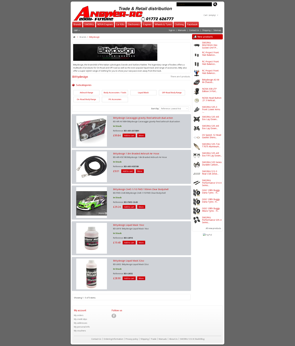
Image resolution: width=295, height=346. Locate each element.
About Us (173, 339)
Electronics (134, 24)
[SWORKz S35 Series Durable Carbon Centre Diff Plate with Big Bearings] (197, 165)
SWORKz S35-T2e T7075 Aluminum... (211, 145)
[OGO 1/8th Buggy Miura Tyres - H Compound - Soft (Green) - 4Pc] (197, 211)
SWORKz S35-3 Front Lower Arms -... (211, 109)
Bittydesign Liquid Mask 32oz (128, 260)
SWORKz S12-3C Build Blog (192, 339)
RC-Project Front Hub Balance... (210, 53)
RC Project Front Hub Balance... (210, 71)
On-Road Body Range (86, 99)
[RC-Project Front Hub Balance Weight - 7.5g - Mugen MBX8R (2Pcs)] (197, 64)
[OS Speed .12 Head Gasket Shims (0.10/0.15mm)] (197, 137)
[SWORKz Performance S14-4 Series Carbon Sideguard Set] (197, 183)
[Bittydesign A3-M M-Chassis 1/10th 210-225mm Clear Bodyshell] (197, 82)
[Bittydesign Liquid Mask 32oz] (91, 273)
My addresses (80, 323)
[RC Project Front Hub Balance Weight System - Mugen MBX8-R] (197, 73)
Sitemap (217, 30)
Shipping (206, 30)
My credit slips (80, 319)
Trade (154, 339)
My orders (78, 315)
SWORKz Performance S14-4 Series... (211, 183)
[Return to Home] (74, 37)
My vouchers (80, 330)
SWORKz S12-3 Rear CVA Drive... (210, 172)
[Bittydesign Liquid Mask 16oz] (91, 238)
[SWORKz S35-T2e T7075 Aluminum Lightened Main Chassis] (197, 146)
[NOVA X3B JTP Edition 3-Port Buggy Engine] (197, 91)
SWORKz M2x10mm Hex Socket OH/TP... (210, 45)
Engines (147, 24)
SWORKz (89, 24)
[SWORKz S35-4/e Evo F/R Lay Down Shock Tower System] (197, 155)
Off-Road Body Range (172, 92)
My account (80, 310)
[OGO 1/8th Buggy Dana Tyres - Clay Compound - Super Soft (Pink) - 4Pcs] (197, 193)
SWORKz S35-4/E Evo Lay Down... (210, 118)
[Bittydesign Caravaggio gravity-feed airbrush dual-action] (91, 130)
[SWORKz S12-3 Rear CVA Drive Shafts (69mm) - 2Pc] (197, 174)
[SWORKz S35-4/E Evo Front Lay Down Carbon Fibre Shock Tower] (197, 128)
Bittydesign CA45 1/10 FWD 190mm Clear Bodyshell (140, 189)
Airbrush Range (86, 92)
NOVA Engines (105, 24)
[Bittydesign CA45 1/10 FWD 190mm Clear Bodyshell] (91, 202)
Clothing (179, 24)
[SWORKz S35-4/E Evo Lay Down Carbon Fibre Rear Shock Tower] (197, 119)
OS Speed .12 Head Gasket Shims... (211, 136)
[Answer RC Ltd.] (123, 14)
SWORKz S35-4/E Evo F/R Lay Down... (212, 154)
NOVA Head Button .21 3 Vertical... (211, 99)
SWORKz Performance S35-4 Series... (211, 220)
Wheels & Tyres (163, 24)
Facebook (192, 24)
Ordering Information (114, 339)
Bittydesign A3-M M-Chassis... (210, 81)
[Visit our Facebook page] (114, 316)
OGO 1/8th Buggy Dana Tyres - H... (211, 191)
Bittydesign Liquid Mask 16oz (128, 224)
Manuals (182, 30)
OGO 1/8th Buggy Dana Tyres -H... (211, 200)
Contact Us (194, 30)
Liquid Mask (143, 92)
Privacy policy (132, 339)
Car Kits (120, 24)
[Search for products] (215, 4)
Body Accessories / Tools (115, 92)
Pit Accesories (115, 99)
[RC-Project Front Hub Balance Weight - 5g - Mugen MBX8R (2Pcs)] (197, 55)
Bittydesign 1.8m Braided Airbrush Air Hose (136, 153)
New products (205, 36)
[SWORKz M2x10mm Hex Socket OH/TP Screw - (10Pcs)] (197, 45)
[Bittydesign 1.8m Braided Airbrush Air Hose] (91, 166)
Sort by (155, 108)
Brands (77, 24)
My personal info (82, 326)
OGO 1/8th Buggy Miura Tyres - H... (211, 209)
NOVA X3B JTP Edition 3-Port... (209, 90)
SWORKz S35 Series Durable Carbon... (212, 163)
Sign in (172, 30)
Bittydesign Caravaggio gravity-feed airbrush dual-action (143, 117)
